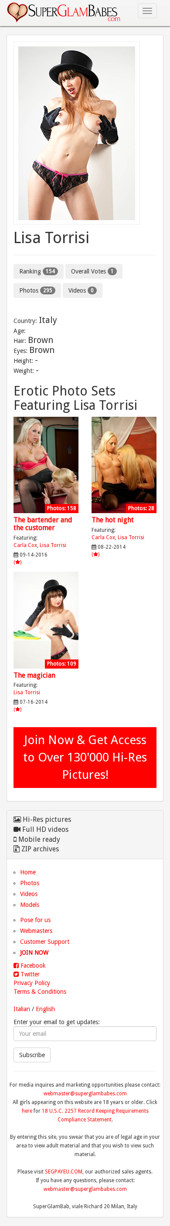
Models (29, 904)
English (45, 1008)
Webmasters (36, 930)
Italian (22, 1008)
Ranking (37, 271)
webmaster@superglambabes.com (85, 1094)
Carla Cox (25, 545)
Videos (81, 290)
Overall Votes (92, 271)
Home (28, 872)
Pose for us (35, 919)
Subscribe (32, 1054)
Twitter (29, 974)
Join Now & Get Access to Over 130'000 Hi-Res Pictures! (85, 757)
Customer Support (44, 941)
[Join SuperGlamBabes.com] (46, 465)
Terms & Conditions (40, 991)
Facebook (32, 965)
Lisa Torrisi (53, 545)
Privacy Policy (32, 982)
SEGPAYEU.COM (63, 1172)
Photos (35, 290)
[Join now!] (85, 133)
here (27, 1111)
